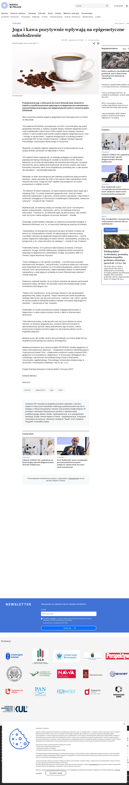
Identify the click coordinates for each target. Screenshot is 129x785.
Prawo (45, 17)
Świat (104, 216)
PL (127, 6)
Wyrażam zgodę (55, 773)
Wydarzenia (88, 17)
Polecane (110, 230)
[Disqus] (55, 515)
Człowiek (32, 13)
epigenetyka (40, 390)
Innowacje (25, 17)
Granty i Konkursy (72, 17)
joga (51, 390)
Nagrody (36, 17)
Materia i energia (71, 13)
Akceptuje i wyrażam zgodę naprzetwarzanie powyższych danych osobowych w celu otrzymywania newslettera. (67, 619)
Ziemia (58, 13)
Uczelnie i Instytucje (10, 17)
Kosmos (4, 13)
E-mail (43, 610)
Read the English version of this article (24, 43)
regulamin (53, 618)
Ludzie (98, 17)
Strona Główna (119, 23)
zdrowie (27, 390)
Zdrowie (42, 13)
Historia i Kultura (17, 13)
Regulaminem (74, 478)
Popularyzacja (56, 17)
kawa (60, 390)
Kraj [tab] (124, 49)
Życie (50, 13)
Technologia (86, 13)
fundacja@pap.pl (94, 764)
